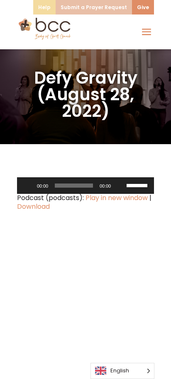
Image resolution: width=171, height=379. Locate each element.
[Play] (28, 185)
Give (143, 7)
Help (44, 7)
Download (33, 206)
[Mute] (120, 185)
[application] (85, 185)
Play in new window (117, 198)
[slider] (138, 184)
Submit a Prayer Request (94, 7)
